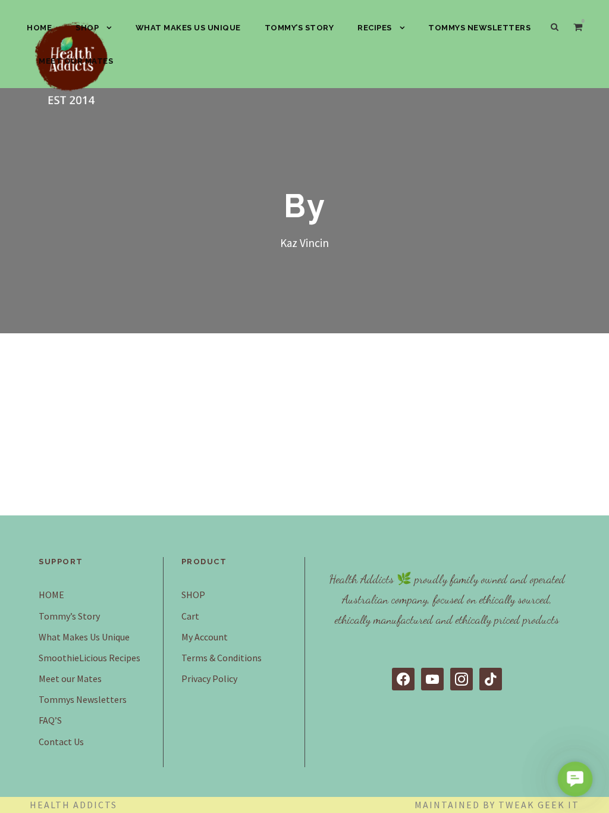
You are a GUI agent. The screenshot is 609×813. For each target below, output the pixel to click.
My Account (204, 637)
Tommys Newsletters (479, 27)
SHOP (87, 27)
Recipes (374, 27)
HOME (39, 27)
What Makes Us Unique (188, 27)
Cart (190, 616)
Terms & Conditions (221, 658)
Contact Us (61, 742)
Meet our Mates (76, 61)
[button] (574, 778)
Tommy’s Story (299, 27)
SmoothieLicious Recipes (89, 658)
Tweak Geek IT (538, 805)
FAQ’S (50, 720)
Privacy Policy (209, 678)
